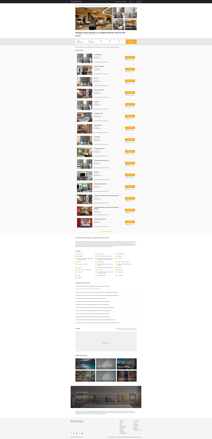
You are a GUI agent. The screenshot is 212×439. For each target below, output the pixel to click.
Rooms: (101, 40)
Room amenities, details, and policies (101, 61)
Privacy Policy (122, 428)
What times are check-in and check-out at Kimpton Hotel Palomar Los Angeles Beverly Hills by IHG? (96, 295)
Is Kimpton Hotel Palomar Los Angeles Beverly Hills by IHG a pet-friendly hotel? (92, 304)
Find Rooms (131, 41)
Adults (110, 40)
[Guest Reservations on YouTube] (82, 433)
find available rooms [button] (106, 231)
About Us (121, 422)
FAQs (120, 424)
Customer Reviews (123, 425)
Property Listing (122, 431)
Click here (96, 413)
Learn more (116, 47)
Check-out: (90, 40)
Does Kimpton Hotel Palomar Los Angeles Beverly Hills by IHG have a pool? (91, 298)
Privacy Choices (136, 430)
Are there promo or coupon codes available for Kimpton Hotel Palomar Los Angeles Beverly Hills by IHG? (97, 322)
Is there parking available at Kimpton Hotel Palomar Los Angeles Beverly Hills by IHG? (93, 310)
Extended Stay (136, 428)
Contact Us (135, 422)
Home (76, 5)
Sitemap (121, 430)
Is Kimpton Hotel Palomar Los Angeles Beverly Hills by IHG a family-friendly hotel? (92, 316)
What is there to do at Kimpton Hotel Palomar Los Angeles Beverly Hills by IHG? (92, 313)
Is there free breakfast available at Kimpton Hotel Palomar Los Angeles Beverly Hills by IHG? (95, 307)
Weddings (135, 427)
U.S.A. (84, 5)
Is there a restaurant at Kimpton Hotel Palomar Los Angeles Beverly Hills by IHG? (92, 301)
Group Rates (136, 425)
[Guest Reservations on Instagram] (76, 433)
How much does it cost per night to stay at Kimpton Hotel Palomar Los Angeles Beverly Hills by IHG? (96, 292)
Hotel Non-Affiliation (123, 433)
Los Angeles (88, 5)
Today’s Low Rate (130, 60)
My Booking (124, 1)
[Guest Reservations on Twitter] (74, 433)
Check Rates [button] (130, 57)
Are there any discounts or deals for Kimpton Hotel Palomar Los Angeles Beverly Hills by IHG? (95, 319)
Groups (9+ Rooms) (118, 1)
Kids (119, 40)
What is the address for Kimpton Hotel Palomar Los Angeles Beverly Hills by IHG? (92, 286)
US (136, 329)
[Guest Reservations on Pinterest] (79, 433)
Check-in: (78, 40)
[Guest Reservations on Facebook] (72, 433)
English (130, 1)
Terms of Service (123, 427)
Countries (80, 5)
